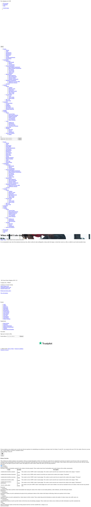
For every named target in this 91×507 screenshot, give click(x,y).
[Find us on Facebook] (2, 296)
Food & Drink (9, 94)
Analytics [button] (3, 494)
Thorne (7, 56)
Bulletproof (8, 55)
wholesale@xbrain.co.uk (6, 287)
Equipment (5, 101)
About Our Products (10, 133)
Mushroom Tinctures (13, 82)
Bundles (5, 110)
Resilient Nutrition (10, 157)
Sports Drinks (11, 98)
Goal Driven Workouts (13, 126)
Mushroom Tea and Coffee (14, 81)
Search (20, 138)
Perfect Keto (8, 155)
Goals (7, 121)
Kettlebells (8, 105)
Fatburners (11, 73)
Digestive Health (12, 77)
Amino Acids (11, 71)
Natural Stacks (9, 162)
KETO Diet (8, 100)
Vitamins (8, 83)
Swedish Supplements (10, 57)
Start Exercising (12, 124)
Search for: (3, 138)
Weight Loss (11, 122)
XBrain (7, 50)
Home (2, 239)
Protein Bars (11, 89)
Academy (5, 111)
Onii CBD (8, 161)
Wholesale (5, 4)
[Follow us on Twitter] (2, 301)
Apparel (7, 104)
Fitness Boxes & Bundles (8, 329)
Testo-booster (11, 70)
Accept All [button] (10, 451)
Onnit (7, 51)
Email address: (4, 336)
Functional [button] (3, 487)
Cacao (10, 95)
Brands (4, 49)
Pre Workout (11, 69)
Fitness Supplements (10, 65)
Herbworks (8, 154)
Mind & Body (9, 74)
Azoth (7, 160)
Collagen (10, 87)
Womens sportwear (10, 109)
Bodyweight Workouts (13, 115)
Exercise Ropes (9, 103)
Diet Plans (11, 129)
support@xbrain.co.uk (5, 288)
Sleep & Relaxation (13, 76)
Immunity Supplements (13, 79)
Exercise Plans (12, 114)
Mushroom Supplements (11, 80)
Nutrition (5, 85)
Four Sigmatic (9, 152)
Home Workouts (12, 120)
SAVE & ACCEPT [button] (5, 505)
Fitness (7, 112)
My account (5, 3)
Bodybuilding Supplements (14, 67)
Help (4, 5)
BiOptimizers (8, 53)
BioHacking (8, 127)
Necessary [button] (3, 464)
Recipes (10, 130)
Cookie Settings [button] (4, 451)
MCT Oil (8, 99)
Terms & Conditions (19, 348)
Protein (7, 86)
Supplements (6, 59)
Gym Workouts (12, 118)
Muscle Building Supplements (15, 68)
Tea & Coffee (11, 97)
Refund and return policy (6, 290)
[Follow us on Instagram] (2, 298)
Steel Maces (8, 106)
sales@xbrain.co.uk (5, 286)
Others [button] (2, 502)
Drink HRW (8, 146)
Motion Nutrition (9, 158)
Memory (10, 63)
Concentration (11, 64)
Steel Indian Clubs (10, 107)
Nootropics (8, 61)
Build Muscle (11, 123)
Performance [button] (3, 490)
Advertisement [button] (4, 498)
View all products (4, 293)
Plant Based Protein (13, 91)
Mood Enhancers (12, 75)
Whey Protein (11, 92)
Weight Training (12, 117)
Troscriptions (8, 58)
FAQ (5, 239)
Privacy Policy (11, 348)
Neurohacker (8, 52)
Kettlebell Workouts (13, 116)
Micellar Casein (12, 88)
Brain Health (11, 62)
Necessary (4, 465)
